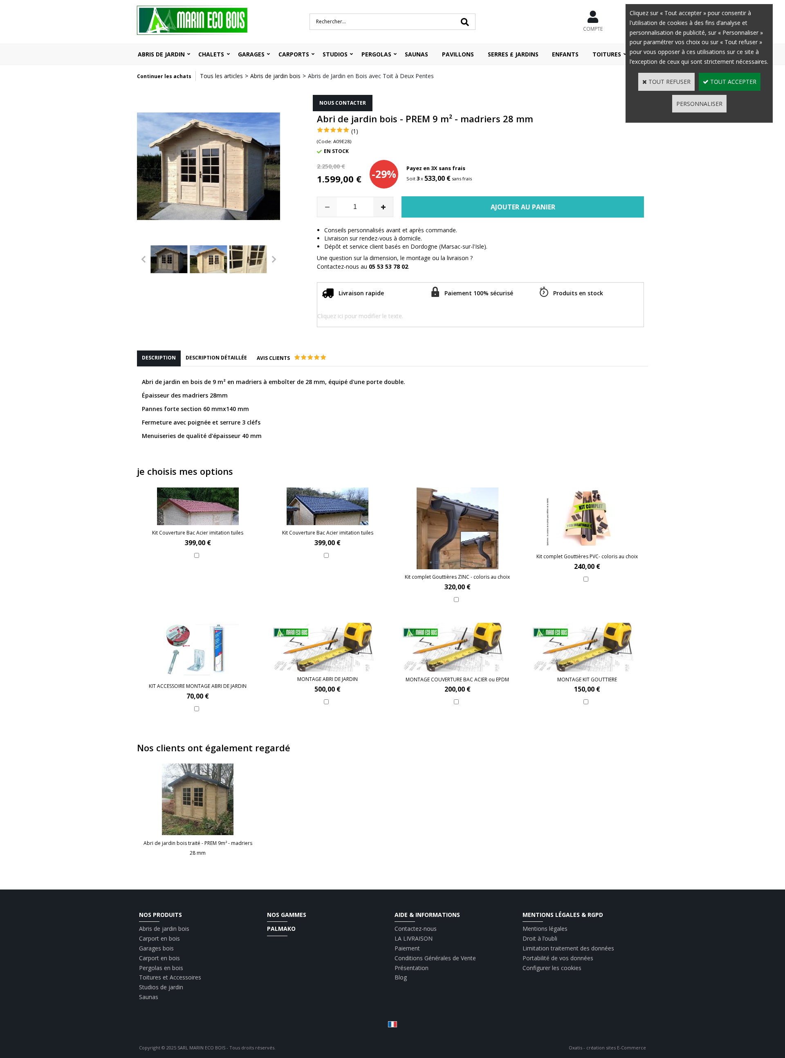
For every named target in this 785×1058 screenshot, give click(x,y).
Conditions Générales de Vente (435, 958)
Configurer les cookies (552, 968)
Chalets (211, 54)
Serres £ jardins (513, 54)
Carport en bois (159, 938)
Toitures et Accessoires (170, 977)
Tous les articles (221, 76)
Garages (251, 54)
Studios (335, 54)
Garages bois (156, 948)
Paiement (407, 948)
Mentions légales (545, 928)
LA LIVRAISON (414, 938)
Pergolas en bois (161, 968)
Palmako (281, 928)
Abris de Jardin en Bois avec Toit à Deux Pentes (371, 76)
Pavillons (458, 54)
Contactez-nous (416, 928)
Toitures (606, 54)
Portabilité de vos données (558, 958)
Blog (401, 977)
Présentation (411, 968)
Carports (293, 54)
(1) (354, 131)
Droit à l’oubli (540, 938)
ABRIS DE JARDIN (161, 54)
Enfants (565, 54)
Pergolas (376, 54)
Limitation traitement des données (568, 948)
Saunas (416, 54)
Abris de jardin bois (275, 76)
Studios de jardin (161, 987)
